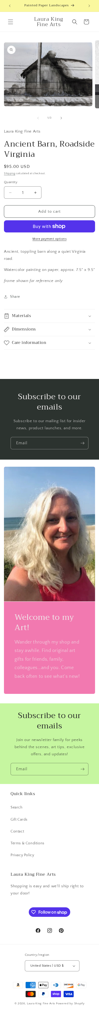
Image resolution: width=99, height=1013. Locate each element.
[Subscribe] (82, 443)
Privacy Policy (22, 855)
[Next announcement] (89, 6)
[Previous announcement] (10, 6)
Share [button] (15, 297)
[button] (10, 22)
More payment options (49, 239)
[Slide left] (38, 118)
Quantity (10, 182)
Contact (17, 831)
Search (17, 807)
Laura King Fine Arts (41, 1003)
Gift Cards (19, 819)
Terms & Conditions (27, 843)
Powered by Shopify (70, 1003)
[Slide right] (61, 118)
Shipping (9, 173)
